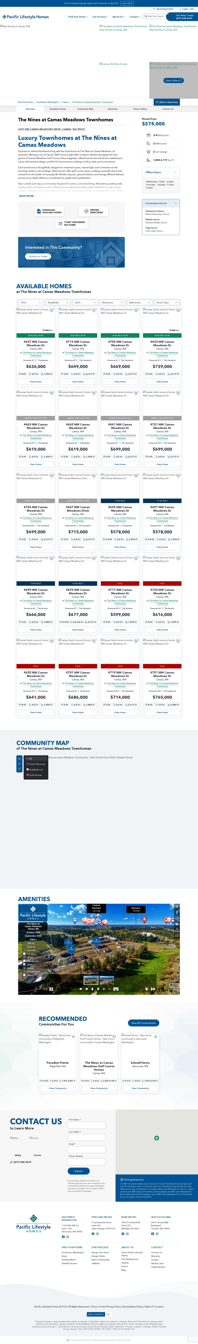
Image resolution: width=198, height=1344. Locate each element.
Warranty (155, 1256)
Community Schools (156, 203)
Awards (125, 1262)
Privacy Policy (114, 1306)
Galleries (96, 1263)
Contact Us (168, 109)
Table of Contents (154, 1306)
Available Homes (58, 109)
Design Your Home (100, 1252)
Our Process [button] (99, 16)
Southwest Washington (47, 102)
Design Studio (98, 1256)
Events (124, 1266)
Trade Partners (158, 1267)
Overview (30, 109)
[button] (124, 43)
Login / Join (188, 9)
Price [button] (23, 302)
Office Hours (153, 172)
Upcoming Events (164, 9)
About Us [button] (117, 16)
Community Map (85, 109)
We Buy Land (157, 1263)
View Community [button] (57, 1088)
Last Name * (75, 1131)
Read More (26, 195)
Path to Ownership (100, 1259)
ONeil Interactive (124, 1340)
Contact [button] (133, 16)
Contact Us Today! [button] (38, 256)
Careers (155, 1259)
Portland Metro (69, 1259)
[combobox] (154, 16)
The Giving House (129, 1259)
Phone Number (76, 1156)
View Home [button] (35, 381)
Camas (65, 102)
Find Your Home (77, 16)
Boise (64, 1256)
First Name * (75, 1119)
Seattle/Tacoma (69, 1263)
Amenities (113, 109)
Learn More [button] (127, 3)
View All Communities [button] (143, 1023)
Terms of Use (98, 1306)
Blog (123, 1270)
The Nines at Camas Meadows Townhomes (37, 354)
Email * (72, 1144)
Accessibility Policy (132, 1306)
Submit (79, 1171)
